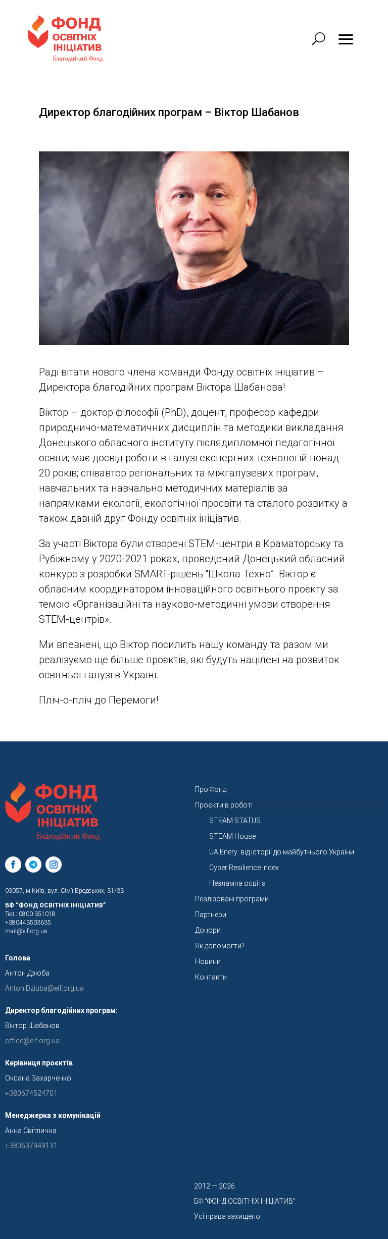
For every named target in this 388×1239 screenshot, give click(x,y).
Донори (208, 930)
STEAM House (232, 836)
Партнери (210, 914)
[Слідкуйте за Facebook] (13, 864)
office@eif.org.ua (32, 1041)
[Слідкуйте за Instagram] (53, 864)
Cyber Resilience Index (244, 868)
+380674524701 (31, 1093)
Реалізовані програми (232, 899)
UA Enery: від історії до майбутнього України (281, 852)
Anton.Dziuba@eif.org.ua (44, 988)
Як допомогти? (220, 946)
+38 (31, 1146)
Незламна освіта (237, 883)
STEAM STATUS (235, 821)
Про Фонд (210, 789)
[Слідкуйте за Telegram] (33, 864)
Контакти (211, 977)
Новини (208, 961)
